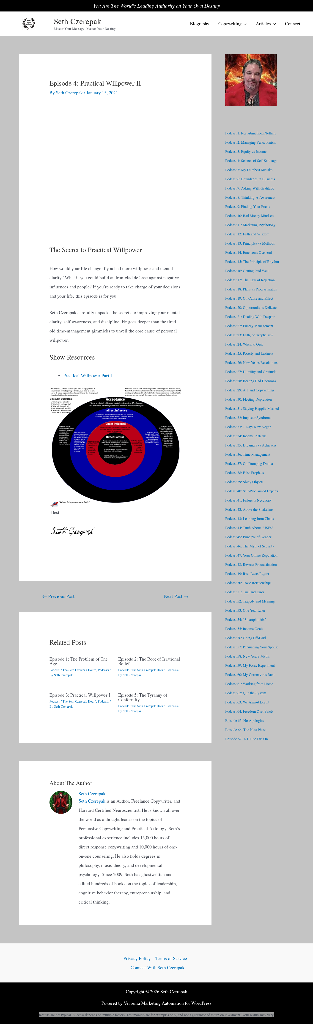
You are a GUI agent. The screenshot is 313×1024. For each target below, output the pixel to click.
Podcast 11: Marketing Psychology (250, 224)
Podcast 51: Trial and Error (244, 591)
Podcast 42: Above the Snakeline (249, 509)
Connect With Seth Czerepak (157, 967)
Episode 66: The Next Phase (245, 729)
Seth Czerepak (77, 21)
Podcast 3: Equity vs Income (245, 151)
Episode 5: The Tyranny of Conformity (142, 697)
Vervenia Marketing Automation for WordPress (167, 1003)
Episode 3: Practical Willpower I (79, 695)
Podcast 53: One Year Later (245, 610)
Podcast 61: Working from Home (249, 683)
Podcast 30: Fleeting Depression (248, 399)
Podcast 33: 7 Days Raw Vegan (248, 426)
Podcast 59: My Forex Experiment (250, 665)
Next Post (176, 596)
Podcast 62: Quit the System (245, 692)
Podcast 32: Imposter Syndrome (248, 417)
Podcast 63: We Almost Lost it (247, 702)
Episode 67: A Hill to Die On (246, 738)
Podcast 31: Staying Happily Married (252, 408)
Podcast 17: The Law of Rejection (250, 279)
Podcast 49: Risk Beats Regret (247, 573)
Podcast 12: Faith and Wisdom (247, 234)
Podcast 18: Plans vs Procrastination (251, 289)
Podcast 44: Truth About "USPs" (249, 527)
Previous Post (58, 596)
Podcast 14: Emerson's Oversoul (248, 252)
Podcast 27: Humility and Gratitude (250, 371)
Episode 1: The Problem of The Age (78, 661)
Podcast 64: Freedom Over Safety (249, 711)
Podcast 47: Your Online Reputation (251, 555)
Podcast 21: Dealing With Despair (250, 316)
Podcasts (103, 670)
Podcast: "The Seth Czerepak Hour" (72, 670)
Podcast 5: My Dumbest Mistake (248, 169)
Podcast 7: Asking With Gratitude (249, 188)
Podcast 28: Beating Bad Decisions (250, 380)
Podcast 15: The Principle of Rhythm (252, 261)
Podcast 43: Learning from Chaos (249, 518)
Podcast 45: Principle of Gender (248, 536)
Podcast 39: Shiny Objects (244, 481)
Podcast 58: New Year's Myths (247, 656)
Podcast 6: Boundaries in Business (250, 178)
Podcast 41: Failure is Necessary (248, 500)
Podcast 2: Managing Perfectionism (250, 142)
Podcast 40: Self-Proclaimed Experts (251, 490)
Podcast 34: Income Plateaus (245, 435)
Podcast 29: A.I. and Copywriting (249, 390)
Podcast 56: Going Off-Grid (245, 637)
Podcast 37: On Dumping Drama (249, 463)
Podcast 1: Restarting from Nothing (250, 133)
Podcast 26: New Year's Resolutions (251, 362)
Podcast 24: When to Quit (244, 344)
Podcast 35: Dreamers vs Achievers (250, 445)
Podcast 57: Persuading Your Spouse (251, 647)
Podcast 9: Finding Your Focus (247, 206)
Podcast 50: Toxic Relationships (248, 582)
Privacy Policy (137, 958)
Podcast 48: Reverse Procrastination (251, 564)
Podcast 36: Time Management (247, 454)
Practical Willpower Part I (87, 375)
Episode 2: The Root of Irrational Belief (149, 661)
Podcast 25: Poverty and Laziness (249, 353)
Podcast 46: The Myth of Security (249, 546)
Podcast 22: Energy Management (249, 325)
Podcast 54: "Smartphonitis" (245, 619)
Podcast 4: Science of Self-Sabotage (251, 160)
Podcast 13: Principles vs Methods (250, 243)
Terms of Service (171, 958)
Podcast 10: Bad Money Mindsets (249, 215)
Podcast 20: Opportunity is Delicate (251, 307)
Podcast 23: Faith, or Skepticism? (249, 334)
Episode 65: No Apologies (244, 720)
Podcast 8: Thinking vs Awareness (250, 197)
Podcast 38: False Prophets (244, 472)
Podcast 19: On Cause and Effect (249, 298)
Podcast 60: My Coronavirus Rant (250, 674)
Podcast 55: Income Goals (244, 628)
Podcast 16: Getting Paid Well (247, 270)
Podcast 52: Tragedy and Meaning (250, 601)
